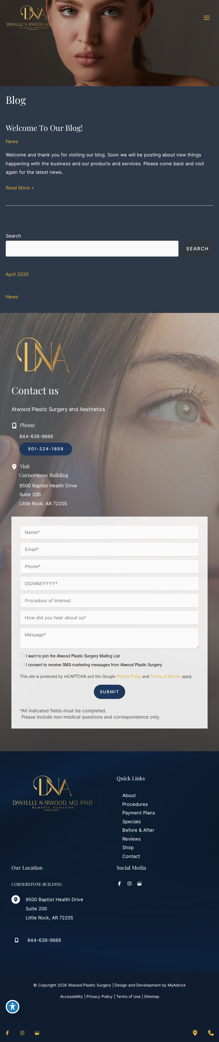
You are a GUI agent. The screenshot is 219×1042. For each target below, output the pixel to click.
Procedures (135, 804)
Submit (109, 691)
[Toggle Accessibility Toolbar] (12, 1007)
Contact (131, 856)
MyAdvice (177, 985)
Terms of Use (128, 996)
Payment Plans (138, 813)
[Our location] (195, 1033)
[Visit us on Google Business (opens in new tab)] (139, 883)
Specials (131, 821)
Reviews (131, 839)
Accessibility (71, 996)
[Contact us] (211, 1033)
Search (13, 236)
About (129, 795)
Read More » (20, 188)
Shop (128, 847)
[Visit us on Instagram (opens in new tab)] (129, 883)
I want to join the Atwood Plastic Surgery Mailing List (73, 655)
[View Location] (18, 899)
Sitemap (151, 996)
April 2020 (17, 274)
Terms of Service (165, 676)
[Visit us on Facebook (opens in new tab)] (119, 883)
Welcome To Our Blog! (44, 127)
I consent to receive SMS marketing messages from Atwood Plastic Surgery (94, 664)
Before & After (138, 830)
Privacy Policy (128, 676)
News (12, 141)
